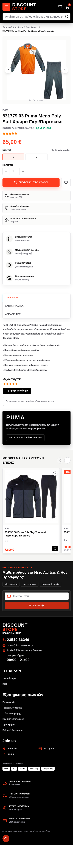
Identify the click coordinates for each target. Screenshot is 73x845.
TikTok (11, 754)
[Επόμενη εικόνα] (65, 70)
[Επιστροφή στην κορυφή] (5, 838)
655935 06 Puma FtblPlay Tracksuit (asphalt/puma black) (26, 534)
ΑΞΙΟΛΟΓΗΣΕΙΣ (13, 314)
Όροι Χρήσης (8, 724)
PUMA (5, 110)
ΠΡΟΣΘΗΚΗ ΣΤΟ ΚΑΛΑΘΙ (33, 182)
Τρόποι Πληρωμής (11, 713)
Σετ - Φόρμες (32, 27)
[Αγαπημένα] (60, 7)
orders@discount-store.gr (20, 645)
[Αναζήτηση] (67, 17)
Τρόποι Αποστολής (12, 708)
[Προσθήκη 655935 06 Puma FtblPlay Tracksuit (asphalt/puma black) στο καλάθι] (55, 548)
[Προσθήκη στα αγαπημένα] (66, 182)
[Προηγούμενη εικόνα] (8, 70)
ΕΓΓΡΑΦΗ (34, 605)
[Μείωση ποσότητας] (6, 171)
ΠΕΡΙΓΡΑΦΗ (12, 297)
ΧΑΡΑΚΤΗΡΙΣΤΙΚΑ (14, 306)
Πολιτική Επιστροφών (13, 719)
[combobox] (36, 16)
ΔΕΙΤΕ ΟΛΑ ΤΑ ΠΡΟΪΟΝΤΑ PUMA (25, 437)
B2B (4, 684)
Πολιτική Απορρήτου (12, 730)
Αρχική (8, 27)
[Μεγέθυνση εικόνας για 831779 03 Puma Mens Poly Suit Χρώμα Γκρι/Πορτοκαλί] (36, 70)
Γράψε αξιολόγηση (19, 390)
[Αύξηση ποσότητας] (22, 171)
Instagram (49, 748)
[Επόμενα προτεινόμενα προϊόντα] (67, 460)
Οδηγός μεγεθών (63, 150)
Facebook (13, 748)
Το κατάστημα (9, 678)
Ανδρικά (19, 27)
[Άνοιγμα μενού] (6, 7)
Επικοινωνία (8, 702)
